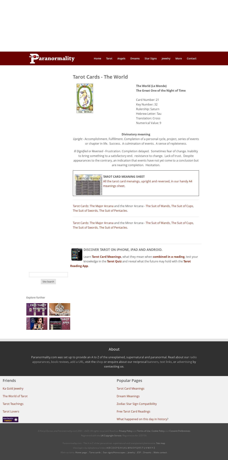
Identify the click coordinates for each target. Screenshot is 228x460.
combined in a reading (169, 257)
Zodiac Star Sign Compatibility (137, 404)
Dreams (135, 58)
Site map (160, 443)
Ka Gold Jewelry (13, 388)
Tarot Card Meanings (130, 388)
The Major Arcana (101, 206)
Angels (121, 58)
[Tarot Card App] (59, 323)
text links (166, 362)
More (178, 58)
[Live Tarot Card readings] (36, 323)
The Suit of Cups (182, 206)
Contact (191, 58)
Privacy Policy (125, 430)
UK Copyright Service (111, 435)
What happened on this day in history (142, 419)
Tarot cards (95, 452)
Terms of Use (144, 430)
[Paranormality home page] (52, 58)
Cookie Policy (158, 430)
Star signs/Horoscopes (114, 452)
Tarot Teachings (13, 404)
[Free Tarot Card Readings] (36, 309)
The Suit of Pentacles (113, 211)
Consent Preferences (179, 430)
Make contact (160, 452)
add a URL (77, 362)
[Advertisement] (114, 26)
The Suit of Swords (85, 211)
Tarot (109, 58)
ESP (139, 452)
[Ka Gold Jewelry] (59, 309)
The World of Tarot (15, 396)
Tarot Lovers (11, 411)
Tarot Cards (80, 206)
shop (99, 362)
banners (153, 362)
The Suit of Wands (158, 206)
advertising (184, 362)
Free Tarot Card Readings (133, 411)
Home (97, 58)
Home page (81, 452)
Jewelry (166, 58)
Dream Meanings (128, 396)
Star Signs (151, 58)
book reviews (60, 362)
